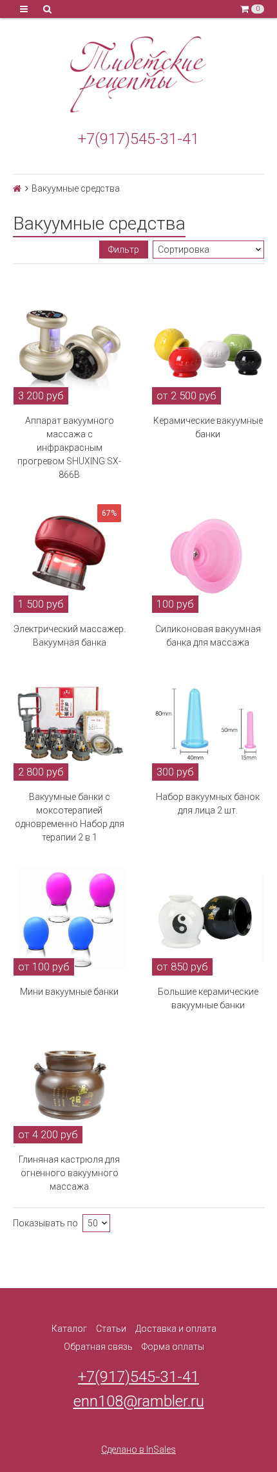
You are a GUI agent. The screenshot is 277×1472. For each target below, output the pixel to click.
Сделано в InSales (138, 1449)
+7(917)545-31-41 (138, 139)
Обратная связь (98, 1346)
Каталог (69, 1328)
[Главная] (17, 188)
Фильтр (123, 249)
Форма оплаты (173, 1346)
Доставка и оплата (175, 1328)
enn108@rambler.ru (138, 1401)
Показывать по (45, 1223)
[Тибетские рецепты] (138, 74)
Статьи (111, 1328)
